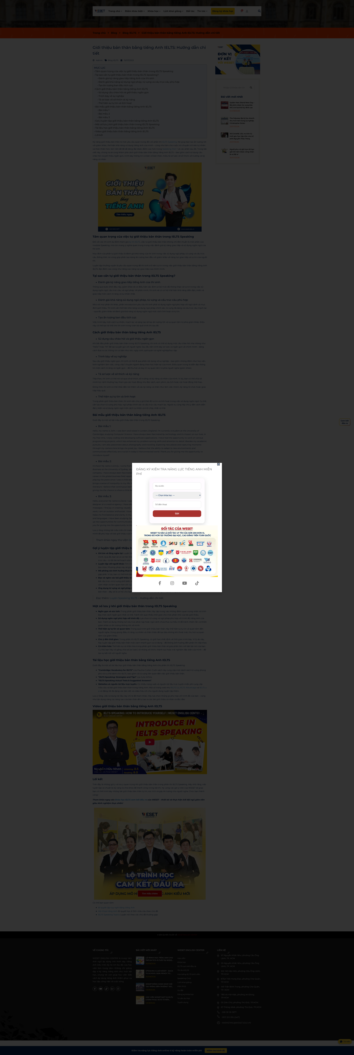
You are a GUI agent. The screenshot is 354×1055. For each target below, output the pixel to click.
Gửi (177, 513)
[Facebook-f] (160, 583)
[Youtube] (184, 583)
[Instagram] (172, 583)
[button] (218, 464)
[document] (177, 527)
